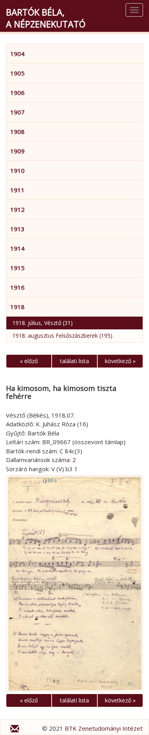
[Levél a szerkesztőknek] (14, 730)
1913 (17, 229)
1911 (17, 190)
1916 (17, 287)
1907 (17, 112)
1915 (17, 268)
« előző (29, 361)
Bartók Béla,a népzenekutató (45, 18)
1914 (17, 248)
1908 (17, 131)
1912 (17, 209)
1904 (17, 54)
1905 (17, 73)
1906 (17, 93)
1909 (17, 151)
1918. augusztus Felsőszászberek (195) (62, 335)
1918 (17, 307)
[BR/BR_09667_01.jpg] (74, 583)
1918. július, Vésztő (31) (42, 323)
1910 (17, 170)
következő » (120, 361)
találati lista (74, 361)
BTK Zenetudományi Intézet (104, 728)
